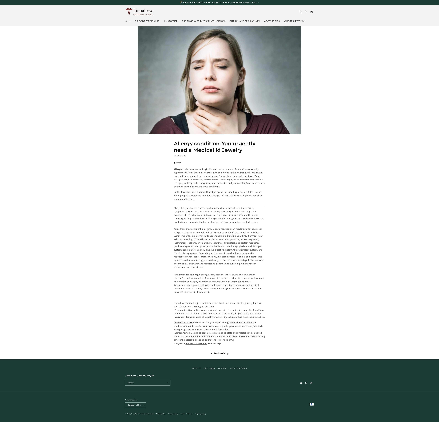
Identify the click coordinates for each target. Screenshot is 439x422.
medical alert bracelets (242, 322)
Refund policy (161, 414)
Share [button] (178, 163)
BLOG (212, 368)
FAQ (205, 368)
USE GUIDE (222, 368)
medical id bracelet (196, 343)
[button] (171, 21)
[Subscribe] (167, 383)
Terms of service (187, 414)
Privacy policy (173, 414)
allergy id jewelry (219, 278)
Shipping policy (200, 414)
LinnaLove (135, 414)
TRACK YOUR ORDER (238, 368)
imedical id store (183, 322)
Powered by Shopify (146, 414)
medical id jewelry (243, 303)
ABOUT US (196, 368)
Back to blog (221, 353)
